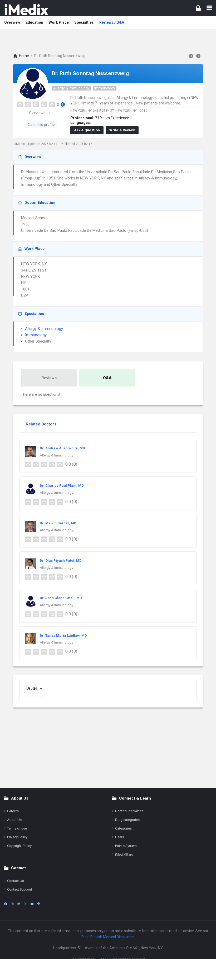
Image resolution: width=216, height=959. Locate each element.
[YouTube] (32, 904)
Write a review (122, 130)
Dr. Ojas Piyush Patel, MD (61, 561)
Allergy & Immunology (71, 88)
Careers (13, 811)
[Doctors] (26, 9)
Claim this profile (41, 125)
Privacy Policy (17, 837)
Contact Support (19, 889)
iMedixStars (124, 854)
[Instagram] (12, 904)
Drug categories (127, 820)
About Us (14, 820)
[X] (25, 904)
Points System (126, 846)
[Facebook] (5, 904)
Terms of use (17, 828)
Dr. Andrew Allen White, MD (62, 448)
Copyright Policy (19, 846)
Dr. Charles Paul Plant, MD (62, 486)
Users (119, 837)
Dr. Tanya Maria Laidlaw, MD (63, 635)
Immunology (104, 88)
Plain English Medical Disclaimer (107, 937)
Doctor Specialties (129, 811)
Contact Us (15, 881)
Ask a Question (87, 130)
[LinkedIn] (19, 904)
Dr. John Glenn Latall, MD (61, 598)
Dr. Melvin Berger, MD (58, 523)
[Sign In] (198, 8)
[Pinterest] (38, 904)
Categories (123, 828)
